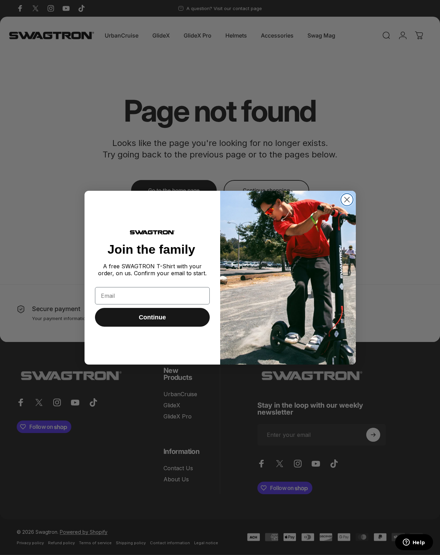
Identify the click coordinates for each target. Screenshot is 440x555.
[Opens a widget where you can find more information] (414, 543)
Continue (152, 317)
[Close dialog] (347, 200)
